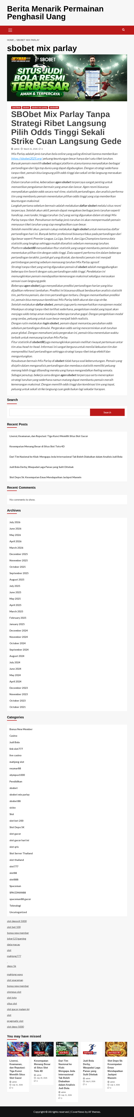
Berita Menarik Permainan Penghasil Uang (55, 12)
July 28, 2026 (42, 1078)
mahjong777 (14, 956)
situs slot (12, 1003)
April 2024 (15, 681)
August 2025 (16, 579)
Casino (13, 735)
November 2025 (18, 560)
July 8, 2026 (90, 1081)
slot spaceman (15, 980)
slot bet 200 (16, 820)
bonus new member (18, 932)
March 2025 (16, 611)
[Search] (123, 30)
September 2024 (19, 649)
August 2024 (16, 655)
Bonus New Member (21, 729)
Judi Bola (16, 107)
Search (12, 400)
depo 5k (11, 966)
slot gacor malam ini (18, 1009)
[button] (10, 30)
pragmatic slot (15, 1020)
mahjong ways (15, 974)
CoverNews (77, 1111)
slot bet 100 (14, 926)
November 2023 (18, 694)
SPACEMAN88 (17, 892)
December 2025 (18, 554)
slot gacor (15, 833)
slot (9, 950)
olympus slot (14, 991)
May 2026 (15, 534)
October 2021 (17, 706)
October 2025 (17, 566)
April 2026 (15, 541)
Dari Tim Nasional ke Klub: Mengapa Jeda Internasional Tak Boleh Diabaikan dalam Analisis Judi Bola (65, 456)
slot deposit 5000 (17, 921)
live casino (15, 755)
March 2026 (16, 547)
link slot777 (16, 748)
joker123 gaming (16, 938)
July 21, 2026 (66, 1095)
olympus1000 (17, 774)
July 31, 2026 (17, 1085)
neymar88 (15, 768)
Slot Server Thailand (21, 853)
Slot (11, 814)
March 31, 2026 (31, 149)
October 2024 (17, 643)
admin (17, 149)
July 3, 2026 (115, 1085)
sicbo (12, 807)
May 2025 (15, 598)
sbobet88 (54, 107)
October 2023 (17, 700)
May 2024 (15, 675)
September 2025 (19, 573)
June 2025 (15, 592)
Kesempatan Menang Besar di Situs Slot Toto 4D (37, 446)
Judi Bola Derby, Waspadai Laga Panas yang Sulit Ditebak (41, 466)
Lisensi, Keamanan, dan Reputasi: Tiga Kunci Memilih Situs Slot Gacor (48, 436)
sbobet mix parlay (39, 107)
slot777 (13, 866)
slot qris (14, 846)
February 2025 (17, 617)
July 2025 (14, 585)
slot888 (13, 879)
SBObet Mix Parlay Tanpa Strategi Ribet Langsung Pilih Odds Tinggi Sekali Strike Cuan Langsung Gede (66, 128)
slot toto (12, 997)
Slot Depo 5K (16, 827)
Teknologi (15, 905)
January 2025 (17, 624)
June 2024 (15, 668)
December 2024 (18, 630)
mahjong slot (16, 761)
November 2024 (18, 636)
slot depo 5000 (15, 1026)
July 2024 (14, 662)
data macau (13, 944)
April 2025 (15, 605)
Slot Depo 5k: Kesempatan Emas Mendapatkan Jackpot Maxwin (45, 477)
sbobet (26, 107)
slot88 (13, 872)
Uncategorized (18, 912)
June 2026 (15, 528)
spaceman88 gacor (20, 899)
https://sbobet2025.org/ (26, 158)
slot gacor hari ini (19, 840)
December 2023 (18, 687)
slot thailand (16, 859)
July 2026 (14, 522)
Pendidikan (15, 781)
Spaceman (15, 886)
